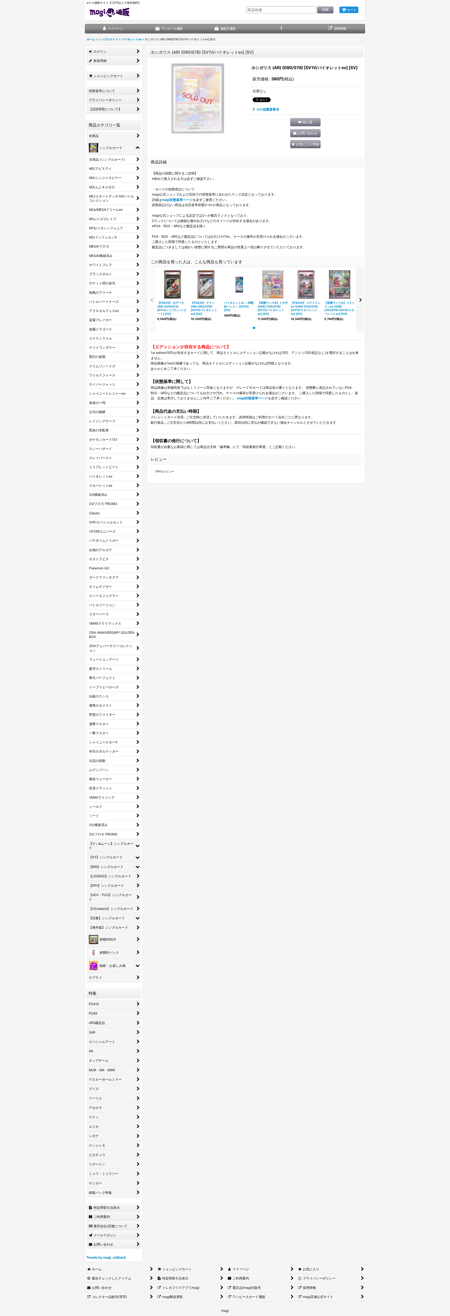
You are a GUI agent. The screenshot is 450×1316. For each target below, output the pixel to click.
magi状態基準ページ (177, 200)
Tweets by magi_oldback (106, 1257)
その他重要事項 (267, 109)
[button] (281, 28)
